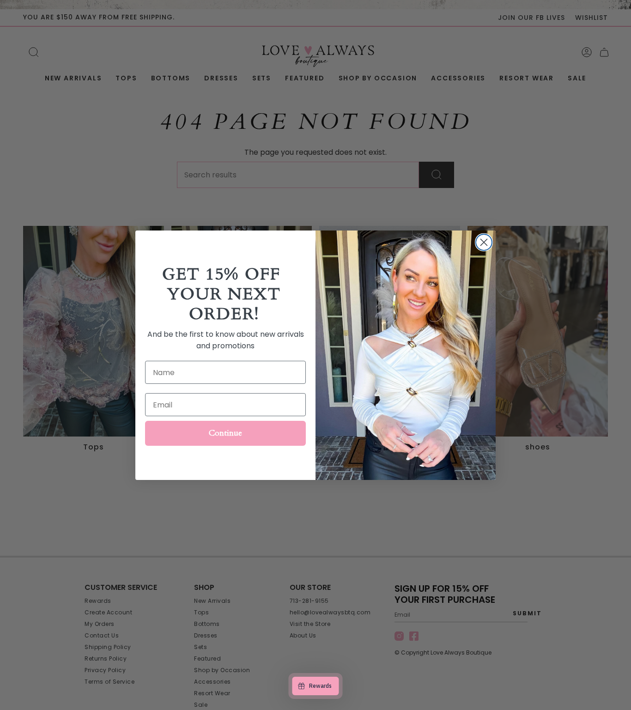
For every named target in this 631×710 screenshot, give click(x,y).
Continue (225, 433)
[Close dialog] (484, 242)
